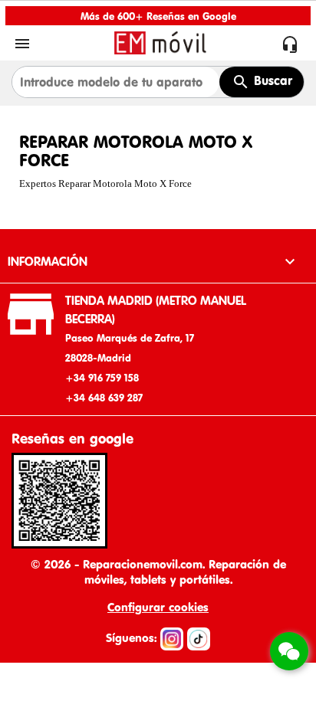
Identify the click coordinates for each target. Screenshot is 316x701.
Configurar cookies (158, 607)
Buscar (271, 80)
